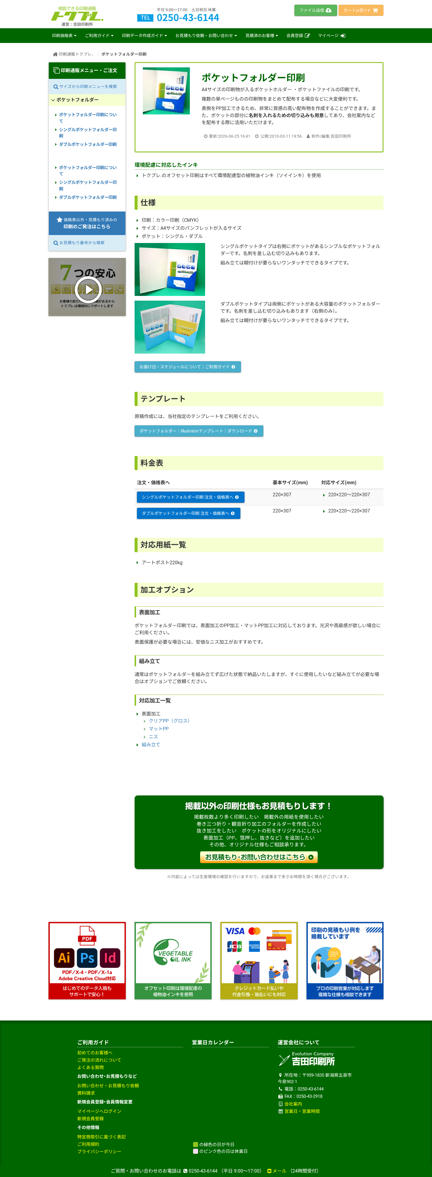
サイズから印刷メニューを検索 (87, 86)
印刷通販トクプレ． (77, 54)
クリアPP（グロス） (170, 721)
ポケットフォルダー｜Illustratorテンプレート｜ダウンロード (196, 431)
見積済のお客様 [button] (259, 35)
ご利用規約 (88, 1144)
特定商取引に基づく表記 (101, 1137)
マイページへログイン (99, 1111)
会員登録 (295, 35)
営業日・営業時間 (302, 1111)
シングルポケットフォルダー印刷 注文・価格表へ (188, 497)
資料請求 (86, 1093)
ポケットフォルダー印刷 (124, 54)
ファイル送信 (312, 10)
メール (279, 1171)
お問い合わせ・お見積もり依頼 (108, 1085)
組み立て (151, 745)
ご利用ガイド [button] (97, 35)
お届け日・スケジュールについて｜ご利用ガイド (185, 366)
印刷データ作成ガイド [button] (142, 35)
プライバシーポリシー (99, 1151)
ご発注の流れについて (99, 1060)
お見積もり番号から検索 (81, 242)
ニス (153, 737)
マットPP (159, 729)
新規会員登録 (90, 1118)
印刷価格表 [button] (62, 35)
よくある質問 (90, 1067)
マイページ (328, 35)
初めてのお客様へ (95, 1053)
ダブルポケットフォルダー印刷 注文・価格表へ (186, 513)
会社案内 (293, 1104)
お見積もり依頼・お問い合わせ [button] (204, 35)
